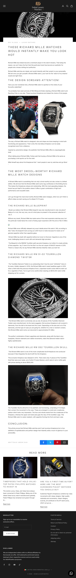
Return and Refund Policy (59, 523)
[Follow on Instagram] (9, 565)
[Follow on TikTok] (20, 565)
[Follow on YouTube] (14, 565)
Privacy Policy (55, 529)
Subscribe (10, 533)
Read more (6, 504)
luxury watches (28, 42)
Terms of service (56, 519)
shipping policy (55, 538)
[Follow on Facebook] (4, 565)
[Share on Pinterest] (57, 442)
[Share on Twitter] (50, 442)
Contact (53, 526)
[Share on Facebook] (43, 442)
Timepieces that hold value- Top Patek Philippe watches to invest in (20, 484)
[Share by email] (64, 442)
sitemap (53, 541)
